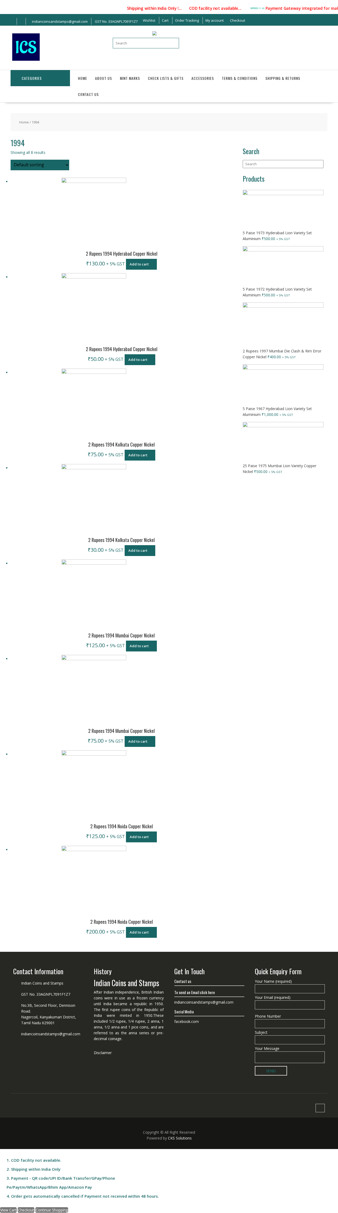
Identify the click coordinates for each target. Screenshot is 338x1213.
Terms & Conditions (239, 78)
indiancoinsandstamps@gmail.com (50, 1033)
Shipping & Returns (282, 78)
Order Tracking (187, 20)
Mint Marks (130, 78)
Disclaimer (103, 1052)
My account (214, 20)
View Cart (8, 1209)
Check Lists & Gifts (166, 78)
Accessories (202, 78)
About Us (103, 78)
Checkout (237, 20)
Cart (165, 20)
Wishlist (149, 20)
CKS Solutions (180, 1138)
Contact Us (88, 94)
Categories (32, 78)
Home (82, 78)
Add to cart (139, 264)
